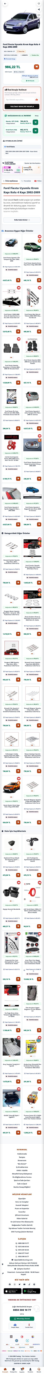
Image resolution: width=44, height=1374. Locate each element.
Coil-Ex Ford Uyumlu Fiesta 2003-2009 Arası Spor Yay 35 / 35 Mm (11, 458)
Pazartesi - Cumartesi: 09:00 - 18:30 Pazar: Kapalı (23, 1273)
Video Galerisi (22, 1218)
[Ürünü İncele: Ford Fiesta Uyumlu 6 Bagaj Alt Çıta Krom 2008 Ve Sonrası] (32, 492)
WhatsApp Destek (23, 1319)
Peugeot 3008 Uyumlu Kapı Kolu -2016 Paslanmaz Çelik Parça (11, 664)
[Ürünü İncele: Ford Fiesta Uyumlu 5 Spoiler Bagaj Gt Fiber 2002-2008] (11, 492)
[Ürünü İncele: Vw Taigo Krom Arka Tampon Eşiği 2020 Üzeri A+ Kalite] (11, 996)
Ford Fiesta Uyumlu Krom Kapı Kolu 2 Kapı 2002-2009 (32, 264)
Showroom (22, 1160)
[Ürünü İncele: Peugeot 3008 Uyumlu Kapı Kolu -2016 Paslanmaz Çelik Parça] (11, 647)
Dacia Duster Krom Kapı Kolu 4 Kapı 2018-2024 (12, 806)
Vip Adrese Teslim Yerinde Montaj (22, 1228)
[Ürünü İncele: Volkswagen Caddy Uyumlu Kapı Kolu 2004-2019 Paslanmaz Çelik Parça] (11, 739)
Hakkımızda (22, 1154)
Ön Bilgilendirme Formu (22, 1177)
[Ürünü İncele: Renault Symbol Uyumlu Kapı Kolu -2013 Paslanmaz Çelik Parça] (11, 545)
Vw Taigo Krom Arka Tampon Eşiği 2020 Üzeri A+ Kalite (11, 1014)
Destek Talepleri (22, 1205)
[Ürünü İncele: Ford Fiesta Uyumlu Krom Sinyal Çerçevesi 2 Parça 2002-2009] (32, 445)
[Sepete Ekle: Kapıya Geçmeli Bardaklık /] (18, 926)
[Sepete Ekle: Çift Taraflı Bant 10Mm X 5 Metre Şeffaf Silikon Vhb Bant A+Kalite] (39, 926)
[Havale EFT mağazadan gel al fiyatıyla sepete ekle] (35, 122)
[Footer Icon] (11, 1336)
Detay (36, 115)
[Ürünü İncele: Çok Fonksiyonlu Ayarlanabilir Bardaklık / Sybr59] (32, 843)
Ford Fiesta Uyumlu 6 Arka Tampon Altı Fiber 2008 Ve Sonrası (32, 412)
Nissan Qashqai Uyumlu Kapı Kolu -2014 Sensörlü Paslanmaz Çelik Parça (32, 755)
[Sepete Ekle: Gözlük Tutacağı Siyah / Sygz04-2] (18, 1133)
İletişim (22, 1157)
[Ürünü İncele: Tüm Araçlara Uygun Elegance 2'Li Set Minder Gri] (32, 993)
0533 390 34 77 (23, 1256)
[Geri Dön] (5, 3)
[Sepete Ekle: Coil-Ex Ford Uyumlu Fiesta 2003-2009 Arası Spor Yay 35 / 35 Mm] (18, 479)
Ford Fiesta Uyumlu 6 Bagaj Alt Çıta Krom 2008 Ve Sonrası (32, 508)
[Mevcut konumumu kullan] (37, 100)
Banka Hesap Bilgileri (22, 1187)
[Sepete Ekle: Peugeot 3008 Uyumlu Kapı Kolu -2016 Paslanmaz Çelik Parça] (18, 680)
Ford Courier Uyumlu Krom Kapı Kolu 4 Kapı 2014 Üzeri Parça (32, 567)
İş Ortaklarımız (22, 1167)
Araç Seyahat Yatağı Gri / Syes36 (11, 1065)
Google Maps (15, 1327)
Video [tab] (39, 181)
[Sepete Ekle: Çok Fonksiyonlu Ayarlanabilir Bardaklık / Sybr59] (39, 875)
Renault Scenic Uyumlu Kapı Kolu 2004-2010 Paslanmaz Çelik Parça (32, 664)
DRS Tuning (17, 1356)
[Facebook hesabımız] (10, 1284)
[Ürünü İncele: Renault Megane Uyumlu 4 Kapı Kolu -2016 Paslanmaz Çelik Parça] (32, 693)
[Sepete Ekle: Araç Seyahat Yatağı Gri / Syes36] (18, 1081)
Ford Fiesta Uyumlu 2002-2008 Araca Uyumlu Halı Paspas (32, 361)
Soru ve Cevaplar (22, 1202)
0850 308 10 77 (23, 1243)
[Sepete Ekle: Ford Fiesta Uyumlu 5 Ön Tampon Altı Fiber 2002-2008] (18, 280)
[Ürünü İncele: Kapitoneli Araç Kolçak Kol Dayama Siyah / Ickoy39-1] (11, 843)
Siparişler (22, 1198)
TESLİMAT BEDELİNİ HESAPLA (22, 106)
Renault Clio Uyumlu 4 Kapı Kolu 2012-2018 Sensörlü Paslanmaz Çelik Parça (11, 709)
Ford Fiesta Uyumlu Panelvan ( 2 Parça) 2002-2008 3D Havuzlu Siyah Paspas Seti (11, 367)
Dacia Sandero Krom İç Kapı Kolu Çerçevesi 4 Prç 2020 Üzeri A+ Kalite (32, 618)
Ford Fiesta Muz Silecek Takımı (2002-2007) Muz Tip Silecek (32, 315)
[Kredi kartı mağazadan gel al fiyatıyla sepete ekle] (35, 130)
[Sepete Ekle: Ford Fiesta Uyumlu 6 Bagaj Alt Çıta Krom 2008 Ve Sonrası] (39, 524)
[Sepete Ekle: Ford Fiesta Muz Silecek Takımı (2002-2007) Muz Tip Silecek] (39, 331)
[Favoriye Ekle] (38, 3)
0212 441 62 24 (23, 1250)
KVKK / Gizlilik (22, 1170)
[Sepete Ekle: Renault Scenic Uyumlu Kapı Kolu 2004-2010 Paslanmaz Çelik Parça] (39, 680)
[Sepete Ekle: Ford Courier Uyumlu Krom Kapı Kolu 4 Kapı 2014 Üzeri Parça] (39, 583)
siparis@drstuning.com (23, 1260)
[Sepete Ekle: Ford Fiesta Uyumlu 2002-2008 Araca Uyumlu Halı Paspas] (39, 383)
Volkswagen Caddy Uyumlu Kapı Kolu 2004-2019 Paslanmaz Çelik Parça (11, 755)
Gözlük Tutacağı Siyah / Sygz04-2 (11, 1116)
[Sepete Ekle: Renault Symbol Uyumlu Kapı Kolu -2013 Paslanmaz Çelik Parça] (18, 583)
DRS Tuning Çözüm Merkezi (22, 1232)
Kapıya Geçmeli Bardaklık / (11, 910)
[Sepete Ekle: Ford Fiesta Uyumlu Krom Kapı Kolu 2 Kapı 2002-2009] (39, 280)
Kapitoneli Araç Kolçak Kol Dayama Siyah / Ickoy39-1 (11, 859)
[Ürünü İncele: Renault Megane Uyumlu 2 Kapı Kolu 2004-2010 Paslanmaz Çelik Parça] (32, 785)
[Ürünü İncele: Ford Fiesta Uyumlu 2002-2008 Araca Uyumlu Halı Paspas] (32, 345)
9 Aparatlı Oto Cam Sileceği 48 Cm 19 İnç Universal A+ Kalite (11, 961)
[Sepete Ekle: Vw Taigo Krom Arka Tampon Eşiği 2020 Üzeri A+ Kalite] (18, 1030)
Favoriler (22, 1212)
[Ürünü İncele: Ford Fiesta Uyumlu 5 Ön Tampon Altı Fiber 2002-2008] (11, 243)
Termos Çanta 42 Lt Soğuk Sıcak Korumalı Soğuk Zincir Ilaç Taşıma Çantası (32, 1117)
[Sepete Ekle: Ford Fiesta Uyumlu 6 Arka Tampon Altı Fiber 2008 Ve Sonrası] (39, 428)
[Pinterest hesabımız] (34, 1284)
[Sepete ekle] (36, 66)
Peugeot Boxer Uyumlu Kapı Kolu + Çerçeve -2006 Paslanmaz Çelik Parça (11, 612)
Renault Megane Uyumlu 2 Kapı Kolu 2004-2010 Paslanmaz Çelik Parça (32, 801)
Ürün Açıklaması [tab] (11, 181)
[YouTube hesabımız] (24, 1284)
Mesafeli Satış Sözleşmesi (22, 1174)
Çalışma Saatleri (23, 1269)
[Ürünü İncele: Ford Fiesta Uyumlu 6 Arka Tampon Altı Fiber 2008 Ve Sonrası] (32, 396)
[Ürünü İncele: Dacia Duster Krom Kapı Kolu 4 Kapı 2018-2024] (11, 788)
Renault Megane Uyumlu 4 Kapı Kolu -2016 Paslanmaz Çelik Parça (32, 709)
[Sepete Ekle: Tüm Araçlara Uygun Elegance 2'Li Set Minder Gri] (39, 1030)
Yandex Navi (29, 1327)
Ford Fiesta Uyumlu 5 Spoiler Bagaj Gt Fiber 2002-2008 (11, 508)
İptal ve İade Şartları (22, 1180)
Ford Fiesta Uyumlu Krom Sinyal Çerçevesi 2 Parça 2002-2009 (32, 464)
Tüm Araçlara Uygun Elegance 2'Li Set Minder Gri (32, 1009)
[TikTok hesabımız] (29, 1284)
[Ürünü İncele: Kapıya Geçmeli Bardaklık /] (11, 891)
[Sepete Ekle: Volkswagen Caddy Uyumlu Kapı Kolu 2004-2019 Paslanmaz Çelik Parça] (18, 771)
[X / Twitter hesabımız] (20, 1284)
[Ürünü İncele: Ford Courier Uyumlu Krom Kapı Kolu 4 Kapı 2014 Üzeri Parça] (32, 548)
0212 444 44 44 (23, 1246)
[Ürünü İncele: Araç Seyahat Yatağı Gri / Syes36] (11, 1047)
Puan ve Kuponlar (22, 1208)
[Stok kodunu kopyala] (13, 51)
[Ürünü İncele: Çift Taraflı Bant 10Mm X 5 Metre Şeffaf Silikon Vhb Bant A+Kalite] (32, 891)
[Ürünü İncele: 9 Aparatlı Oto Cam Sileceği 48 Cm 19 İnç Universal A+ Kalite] (11, 943)
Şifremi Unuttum (22, 1215)
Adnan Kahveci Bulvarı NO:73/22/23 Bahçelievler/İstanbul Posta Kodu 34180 (23, 1264)
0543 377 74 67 (23, 1253)
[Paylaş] (38, 9)
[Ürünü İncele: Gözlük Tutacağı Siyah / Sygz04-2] (11, 1098)
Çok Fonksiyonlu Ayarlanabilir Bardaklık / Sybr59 (32, 859)
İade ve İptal (22, 1184)
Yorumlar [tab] (27, 181)
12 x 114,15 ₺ (20, 72)
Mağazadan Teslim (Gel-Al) (22, 1225)
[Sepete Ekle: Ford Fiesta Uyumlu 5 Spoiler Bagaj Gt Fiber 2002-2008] (18, 524)
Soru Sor (21, 51)
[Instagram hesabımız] (15, 1284)
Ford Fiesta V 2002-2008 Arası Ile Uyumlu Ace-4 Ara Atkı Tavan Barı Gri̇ (11, 315)
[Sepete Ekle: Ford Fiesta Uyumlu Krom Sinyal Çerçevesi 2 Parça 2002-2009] (39, 479)
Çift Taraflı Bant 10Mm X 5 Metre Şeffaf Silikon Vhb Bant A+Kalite (32, 910)
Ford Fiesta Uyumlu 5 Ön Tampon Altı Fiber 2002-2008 (11, 259)
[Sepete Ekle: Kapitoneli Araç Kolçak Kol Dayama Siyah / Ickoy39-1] (18, 875)
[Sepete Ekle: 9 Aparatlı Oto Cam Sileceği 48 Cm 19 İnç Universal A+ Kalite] (18, 979)
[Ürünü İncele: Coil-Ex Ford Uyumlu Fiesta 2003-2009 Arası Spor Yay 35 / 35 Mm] (11, 442)
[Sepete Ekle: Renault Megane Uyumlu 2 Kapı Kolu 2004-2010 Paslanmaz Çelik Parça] (39, 822)
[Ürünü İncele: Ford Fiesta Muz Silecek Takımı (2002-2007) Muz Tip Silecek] (32, 297)
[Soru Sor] (38, 15)
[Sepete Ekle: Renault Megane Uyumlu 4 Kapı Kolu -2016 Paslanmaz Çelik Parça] (39, 725)
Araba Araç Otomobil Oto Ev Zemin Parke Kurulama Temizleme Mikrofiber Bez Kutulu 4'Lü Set (32, 1066)
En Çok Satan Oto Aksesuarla (22, 1222)
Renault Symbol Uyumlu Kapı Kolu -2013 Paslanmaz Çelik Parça (12, 561)
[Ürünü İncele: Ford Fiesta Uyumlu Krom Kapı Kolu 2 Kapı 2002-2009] (32, 245)
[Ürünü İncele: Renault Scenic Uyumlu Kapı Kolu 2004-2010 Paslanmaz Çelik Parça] (32, 647)
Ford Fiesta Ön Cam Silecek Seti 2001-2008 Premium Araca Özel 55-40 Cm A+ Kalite (11, 412)
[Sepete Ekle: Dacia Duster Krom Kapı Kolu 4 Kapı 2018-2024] (18, 822)
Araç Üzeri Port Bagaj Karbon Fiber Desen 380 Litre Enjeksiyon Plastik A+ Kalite (32, 961)
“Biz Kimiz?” (22, 1164)
